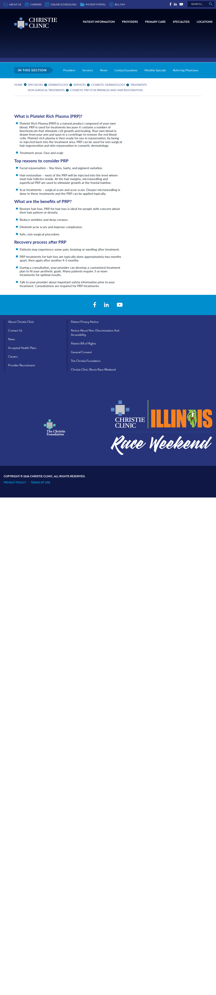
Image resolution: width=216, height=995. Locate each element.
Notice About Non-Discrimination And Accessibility (95, 332)
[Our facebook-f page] (170, 4)
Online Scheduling (64, 4)
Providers (130, 22)
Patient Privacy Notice (85, 321)
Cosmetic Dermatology (108, 85)
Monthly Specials (155, 70)
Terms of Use (40, 482)
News (103, 70)
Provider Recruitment (21, 365)
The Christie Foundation (86, 360)
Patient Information (99, 22)
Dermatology (58, 85)
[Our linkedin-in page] (175, 4)
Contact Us (15, 330)
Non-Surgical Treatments (46, 90)
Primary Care (155, 22)
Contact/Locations (125, 70)
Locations (205, 22)
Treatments (138, 85)
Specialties (181, 22)
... (26, 84)
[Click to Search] (211, 4)
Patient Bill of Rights (83, 343)
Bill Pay (120, 4)
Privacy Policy (15, 482)
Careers (36, 4)
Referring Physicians (185, 70)
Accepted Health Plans (22, 347)
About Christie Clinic (21, 321)
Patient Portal (96, 4)
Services (87, 70)
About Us (15, 4)
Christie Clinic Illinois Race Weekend (93, 369)
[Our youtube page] (181, 4)
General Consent (81, 352)
